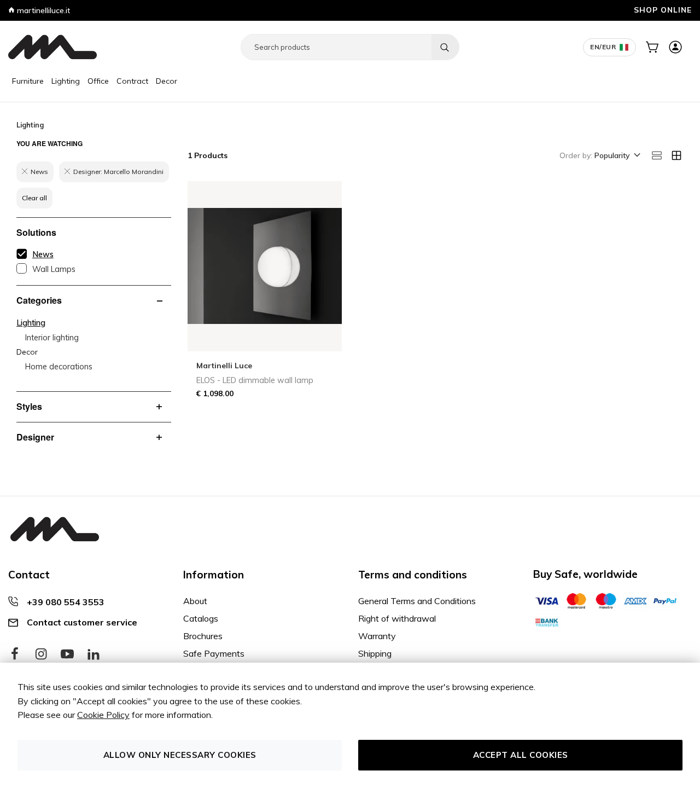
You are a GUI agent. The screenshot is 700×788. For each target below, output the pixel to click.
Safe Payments (213, 653)
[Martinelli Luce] (52, 47)
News (43, 254)
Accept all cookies (520, 755)
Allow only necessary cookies (179, 755)
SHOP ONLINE (663, 9)
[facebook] (14, 654)
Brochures (203, 635)
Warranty (377, 635)
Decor (166, 81)
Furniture (28, 81)
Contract (132, 81)
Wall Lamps (53, 269)
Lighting (65, 81)
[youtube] (67, 654)
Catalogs (200, 618)
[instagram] (41, 654)
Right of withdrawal (397, 618)
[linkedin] (93, 654)
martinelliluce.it (42, 10)
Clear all (34, 198)
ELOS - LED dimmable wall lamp (254, 380)
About (195, 600)
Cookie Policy (103, 714)
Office (98, 81)
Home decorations (58, 367)
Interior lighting (52, 338)
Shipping (375, 653)
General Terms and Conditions (417, 600)
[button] (616, 156)
